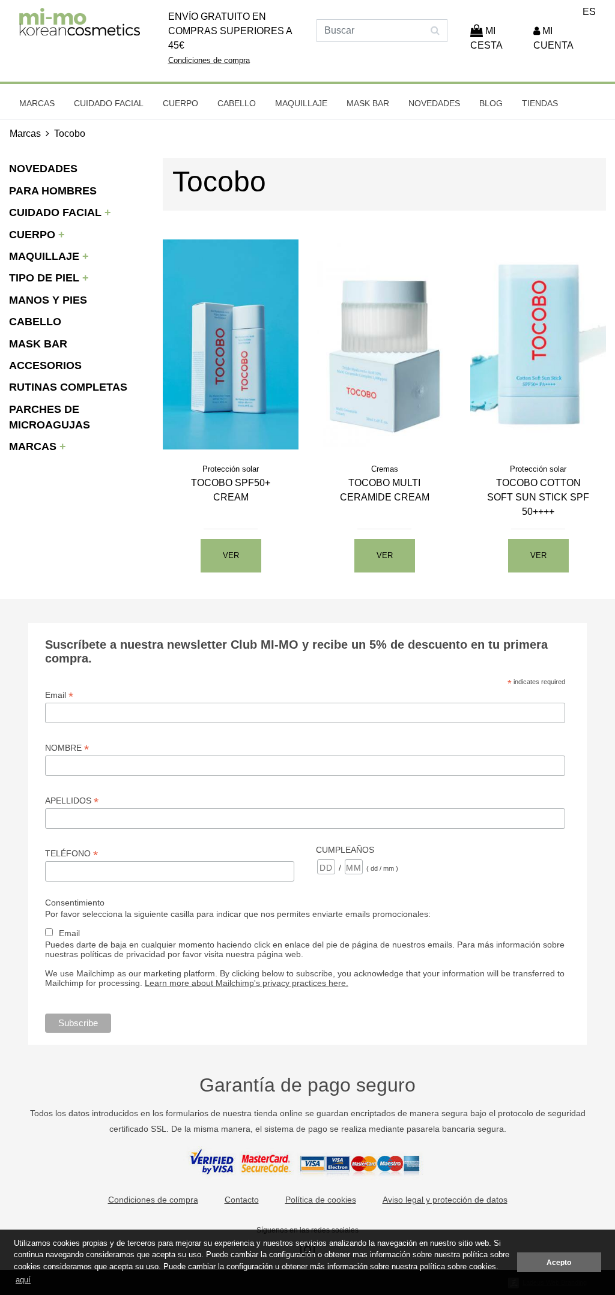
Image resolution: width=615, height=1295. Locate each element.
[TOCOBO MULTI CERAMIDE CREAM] (384, 344)
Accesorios (45, 365)
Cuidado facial (109, 103)
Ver (231, 555)
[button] (563, 38)
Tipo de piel (45, 278)
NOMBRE (67, 748)
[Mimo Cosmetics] (80, 22)
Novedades (434, 103)
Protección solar (230, 468)
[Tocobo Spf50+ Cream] (230, 344)
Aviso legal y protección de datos (445, 1199)
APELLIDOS (71, 801)
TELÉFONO (71, 853)
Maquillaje (301, 103)
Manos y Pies (48, 300)
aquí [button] (23, 1279)
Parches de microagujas (49, 417)
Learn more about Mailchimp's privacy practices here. (246, 983)
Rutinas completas (68, 387)
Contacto (242, 1199)
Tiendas (540, 103)
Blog (491, 103)
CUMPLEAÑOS (345, 850)
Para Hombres (53, 191)
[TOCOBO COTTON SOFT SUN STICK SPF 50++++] (538, 344)
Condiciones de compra (209, 60)
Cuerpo (180, 103)
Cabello (236, 103)
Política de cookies (320, 1199)
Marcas (37, 103)
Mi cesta (486, 38)
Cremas (384, 468)
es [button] (589, 12)
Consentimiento (75, 902)
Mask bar (368, 103)
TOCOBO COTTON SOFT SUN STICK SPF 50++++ (538, 497)
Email (59, 695)
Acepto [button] (559, 1262)
